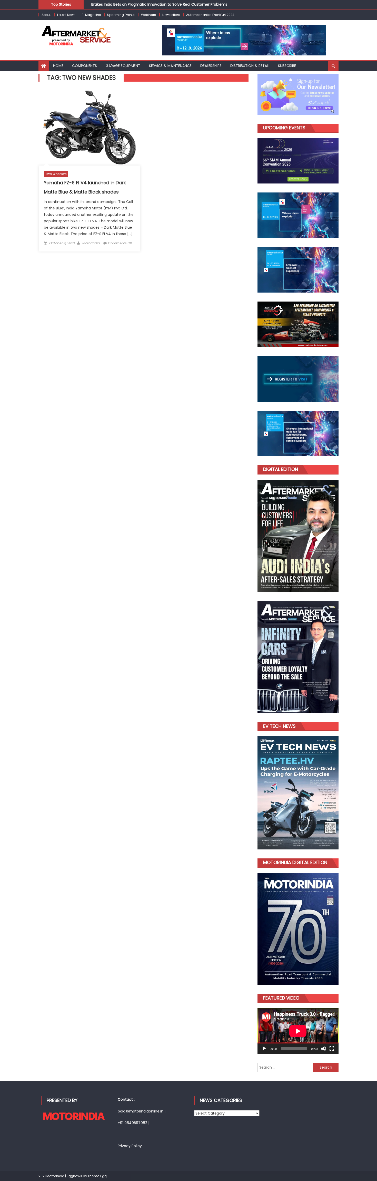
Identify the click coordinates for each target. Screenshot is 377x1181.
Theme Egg (97, 1176)
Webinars (148, 15)
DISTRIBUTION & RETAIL (249, 65)
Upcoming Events (121, 15)
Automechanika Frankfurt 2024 (210, 15)
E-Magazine (91, 15)
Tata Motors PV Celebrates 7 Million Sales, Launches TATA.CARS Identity (155, 7)
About (46, 15)
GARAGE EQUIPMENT (123, 65)
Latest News (66, 15)
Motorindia (91, 243)
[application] (298, 1031)
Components (84, 65)
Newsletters (171, 15)
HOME (58, 65)
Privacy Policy (130, 1145)
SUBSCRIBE (287, 65)
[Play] (264, 1048)
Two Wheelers (56, 174)
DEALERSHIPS (211, 65)
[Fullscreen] (331, 1048)
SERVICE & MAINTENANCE (170, 65)
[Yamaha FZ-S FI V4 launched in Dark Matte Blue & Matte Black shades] (89, 127)
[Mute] (323, 1048)
